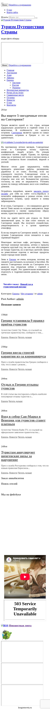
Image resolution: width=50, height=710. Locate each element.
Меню (4, 5)
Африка (10, 78)
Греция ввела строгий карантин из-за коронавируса (23, 354)
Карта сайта (12, 12)
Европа (10, 80)
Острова (11, 97)
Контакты (11, 105)
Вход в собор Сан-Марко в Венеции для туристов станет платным (23, 420)
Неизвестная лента (20, 625)
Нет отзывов (27, 294)
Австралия (12, 73)
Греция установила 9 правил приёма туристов (22, 322)
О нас (9, 10)
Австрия (16, 82)
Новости (11, 100)
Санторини (16, 132)
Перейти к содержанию (20, 5)
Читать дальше (25, 337)
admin (40, 294)
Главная (10, 70)
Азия (9, 75)
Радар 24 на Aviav (15, 92)
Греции (12, 259)
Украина (16, 87)
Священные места (15, 95)
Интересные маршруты (18, 90)
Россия (15, 85)
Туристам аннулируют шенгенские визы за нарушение (18, 456)
